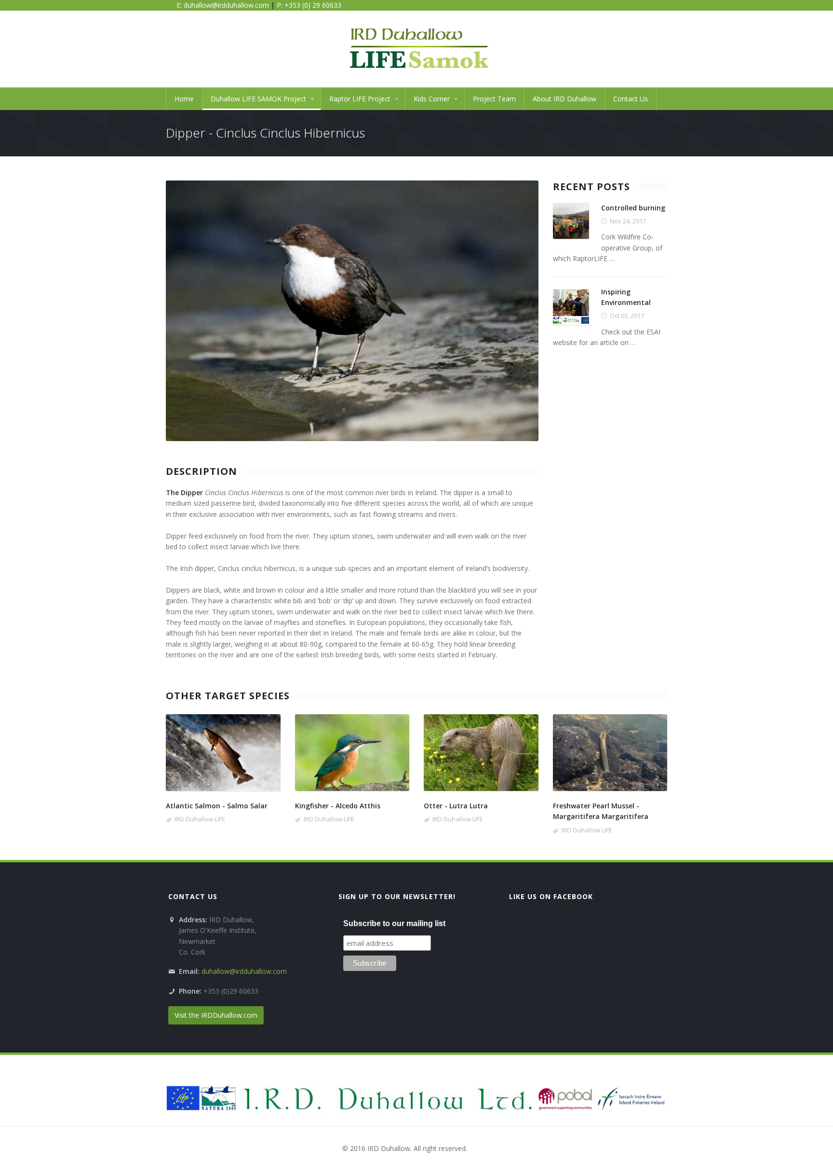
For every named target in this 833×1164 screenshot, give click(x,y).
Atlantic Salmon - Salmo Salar (217, 805)
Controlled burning (633, 207)
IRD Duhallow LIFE (200, 819)
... (612, 258)
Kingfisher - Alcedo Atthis (337, 805)
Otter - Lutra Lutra (456, 805)
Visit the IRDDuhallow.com (216, 1015)
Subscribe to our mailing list (394, 923)
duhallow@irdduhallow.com (226, 5)
